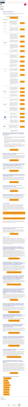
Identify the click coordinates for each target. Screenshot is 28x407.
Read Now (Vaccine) (14, 299)
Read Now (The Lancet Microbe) (14, 332)
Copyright (2, 397)
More (22, 29)
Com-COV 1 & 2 (7, 385)
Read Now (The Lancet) (14, 160)
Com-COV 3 (6, 394)
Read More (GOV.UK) (14, 233)
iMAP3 (6, 380)
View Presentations (14, 17)
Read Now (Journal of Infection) (14, 258)
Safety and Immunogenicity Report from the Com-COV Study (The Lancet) (14, 218)
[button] (25, 4)
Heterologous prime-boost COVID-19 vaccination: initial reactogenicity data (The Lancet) (14, 213)
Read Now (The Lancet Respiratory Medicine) (14, 272)
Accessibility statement (3, 398)
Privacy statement (3, 399)
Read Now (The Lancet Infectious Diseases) (14, 284)
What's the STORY (7, 378)
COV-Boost (6, 387)
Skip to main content (2, 1)
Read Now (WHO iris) (14, 149)
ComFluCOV (6, 389)
